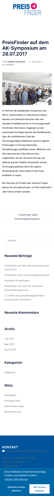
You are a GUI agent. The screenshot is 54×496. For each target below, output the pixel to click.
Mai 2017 (9, 344)
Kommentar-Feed (14, 406)
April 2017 (10, 349)
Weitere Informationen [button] (16, 479)
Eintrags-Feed (12, 400)
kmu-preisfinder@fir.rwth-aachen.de (25, 451)
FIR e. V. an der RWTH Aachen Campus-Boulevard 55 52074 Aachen (19, 462)
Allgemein (8, 65)
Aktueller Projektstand (17, 280)
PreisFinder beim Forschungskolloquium (27, 274)
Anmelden (10, 395)
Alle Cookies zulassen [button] (39, 489)
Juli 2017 (9, 338)
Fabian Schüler (16, 62)
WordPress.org (12, 411)
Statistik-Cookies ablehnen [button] (16, 489)
